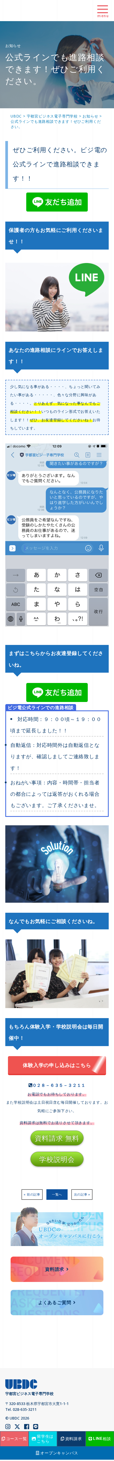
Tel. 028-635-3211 (21, 1409)
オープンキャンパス (59, 1452)
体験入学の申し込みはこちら (57, 1065)
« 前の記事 (32, 1194)
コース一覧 (16, 1438)
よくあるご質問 (54, 1302)
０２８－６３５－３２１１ (59, 1085)
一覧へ (57, 1194)
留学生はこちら (45, 1439)
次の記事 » (82, 1194)
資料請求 (54, 1269)
